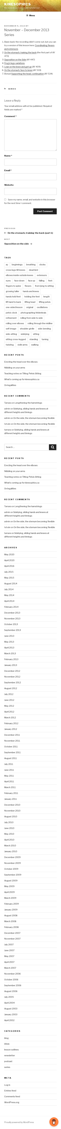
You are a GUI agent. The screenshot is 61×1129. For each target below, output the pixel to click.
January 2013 (10, 665)
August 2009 (10, 880)
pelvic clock (11, 312)
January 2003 (10, 1014)
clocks (42, 264)
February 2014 (11, 607)
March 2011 (10, 787)
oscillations (42, 307)
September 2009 (12, 875)
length (46, 296)
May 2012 (9, 706)
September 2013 (12, 630)
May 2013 (9, 642)
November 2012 (12, 676)
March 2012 (10, 717)
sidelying (25, 334)
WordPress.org (11, 1102)
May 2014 (9, 595)
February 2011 (11, 793)
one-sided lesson (14, 307)
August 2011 (10, 758)
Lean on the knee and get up (18, 67)
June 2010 (9, 828)
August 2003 (10, 1008)
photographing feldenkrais (33, 312)
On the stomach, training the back (20, 52)
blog (6, 1038)
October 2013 (11, 624)
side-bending (44, 328)
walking (35, 344)
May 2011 (9, 776)
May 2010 (9, 834)
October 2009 (11, 869)
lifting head (30, 302)
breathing (31, 264)
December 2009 (12, 857)
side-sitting (11, 334)
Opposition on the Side (15, 59)
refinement (11, 318)
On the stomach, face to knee (18, 70)
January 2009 (10, 909)
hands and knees (31, 291)
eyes (8, 280)
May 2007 (9, 956)
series (12, 89)
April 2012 (9, 711)
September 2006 (12, 985)
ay (7, 264)
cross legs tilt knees (15, 270)
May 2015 (9, 577)
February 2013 (11, 659)
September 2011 (12, 752)
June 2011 (9, 770)
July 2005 (9, 997)
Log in (7, 1085)
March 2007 (10, 968)
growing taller (12, 291)
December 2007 (12, 933)
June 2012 (9, 700)
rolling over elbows (15, 323)
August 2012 (10, 688)
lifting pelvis (45, 302)
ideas (7, 1044)
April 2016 (9, 566)
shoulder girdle (27, 328)
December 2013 (12, 612)
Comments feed (12, 1096)
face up (31, 280)
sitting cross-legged (16, 339)
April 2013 (9, 647)
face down (19, 280)
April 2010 (9, 839)
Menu (32, 15)
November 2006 (12, 973)
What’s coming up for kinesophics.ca (21, 379)
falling (42, 280)
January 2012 (10, 729)
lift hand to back (13, 302)
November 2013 (12, 618)
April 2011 (9, 781)
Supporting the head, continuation (27, 73)
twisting (10, 344)
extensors (42, 275)
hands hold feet (13, 296)
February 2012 (11, 723)
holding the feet (32, 296)
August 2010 (10, 816)
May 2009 (9, 886)
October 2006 (11, 979)
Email (7, 170)
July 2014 (8, 589)
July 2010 (8, 822)
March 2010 (10, 845)
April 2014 (9, 601)
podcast (8, 1061)
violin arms (22, 344)
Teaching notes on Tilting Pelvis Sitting (22, 373)
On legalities (10, 385)
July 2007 (9, 944)
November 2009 (12, 863)
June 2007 (9, 950)
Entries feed (10, 1090)
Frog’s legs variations (14, 63)
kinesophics (17, 4)
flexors (28, 286)
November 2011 (12, 741)
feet (50, 280)
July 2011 (8, 764)
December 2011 (12, 735)
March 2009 (10, 898)
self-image (11, 328)
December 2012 (12, 671)
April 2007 (9, 962)
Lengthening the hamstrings (28, 403)
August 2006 (10, 991)
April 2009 (9, 892)
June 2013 (9, 636)
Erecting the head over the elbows (21, 362)
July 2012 (8, 694)
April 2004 (9, 1003)
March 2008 (10, 921)
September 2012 (12, 682)
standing (34, 339)
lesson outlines (11, 1049)
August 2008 (10, 915)
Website (9, 185)
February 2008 (11, 927)
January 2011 (10, 799)
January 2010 (10, 851)
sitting (36, 334)
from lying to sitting (44, 286)
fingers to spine (13, 286)
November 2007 (12, 938)
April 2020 (9, 560)
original (29, 307)
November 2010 (12, 810)
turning (45, 339)
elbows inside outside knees (19, 275)
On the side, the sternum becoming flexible (34, 418)
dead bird (33, 270)
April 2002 (9, 1020)
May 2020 (9, 554)
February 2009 (11, 904)
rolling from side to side (31, 318)
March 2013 (10, 653)
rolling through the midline (40, 323)
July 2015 (8, 572)
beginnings (17, 264)
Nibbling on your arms (14, 367)
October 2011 (11, 746)
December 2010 (12, 805)
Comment (10, 116)
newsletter (9, 1055)
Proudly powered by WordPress (19, 1122)
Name (8, 156)
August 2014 (10, 583)
